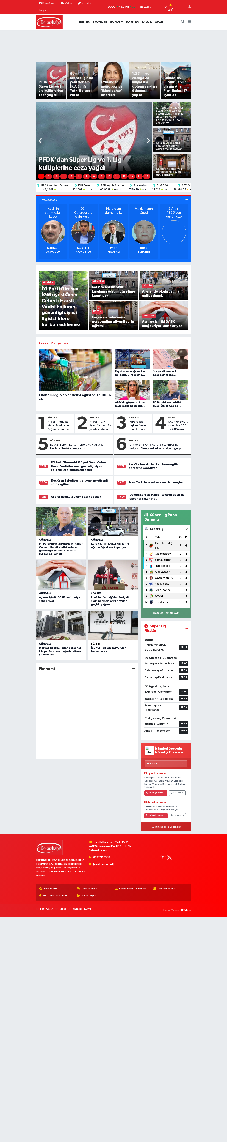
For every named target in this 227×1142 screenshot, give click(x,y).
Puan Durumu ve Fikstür (132, 888)
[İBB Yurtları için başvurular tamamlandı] (113, 625)
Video (68, 3)
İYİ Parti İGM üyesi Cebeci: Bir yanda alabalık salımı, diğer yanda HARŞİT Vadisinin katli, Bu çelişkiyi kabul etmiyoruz (100, 425)
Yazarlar (86, 3)
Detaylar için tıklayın (166, 612)
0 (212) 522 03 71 (157, 793)
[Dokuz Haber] (49, 22)
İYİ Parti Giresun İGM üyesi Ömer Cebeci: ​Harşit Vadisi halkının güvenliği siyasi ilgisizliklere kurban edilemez (80, 466)
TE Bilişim (186, 910)
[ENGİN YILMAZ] (144, 232)
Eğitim (96, 644)
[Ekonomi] (133, 668)
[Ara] (182, 22)
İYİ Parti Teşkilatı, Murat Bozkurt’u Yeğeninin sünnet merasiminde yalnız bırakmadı (58, 425)
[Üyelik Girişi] (188, 7)
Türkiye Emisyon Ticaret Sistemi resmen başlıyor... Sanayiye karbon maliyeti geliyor (156, 446)
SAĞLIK (147, 21)
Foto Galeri (48, 3)
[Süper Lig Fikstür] (186, 628)
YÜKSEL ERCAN (53, 248)
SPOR (159, 21)
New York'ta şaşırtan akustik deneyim (156, 482)
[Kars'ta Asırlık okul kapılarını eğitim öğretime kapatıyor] (113, 521)
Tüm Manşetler (166, 888)
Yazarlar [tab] (49, 199)
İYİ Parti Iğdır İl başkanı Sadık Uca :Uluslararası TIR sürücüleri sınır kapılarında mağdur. (139, 425)
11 (116, 176)
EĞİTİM (84, 21)
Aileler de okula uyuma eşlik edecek (76, 496)
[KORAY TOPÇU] (114, 232)
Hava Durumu (51, 888)
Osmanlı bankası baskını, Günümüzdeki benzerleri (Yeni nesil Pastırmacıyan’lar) (113, 212)
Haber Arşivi (89, 895)
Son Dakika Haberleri (55, 895)
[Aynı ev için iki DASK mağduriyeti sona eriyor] (61, 575)
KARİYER (132, 21)
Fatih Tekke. (83, 209)
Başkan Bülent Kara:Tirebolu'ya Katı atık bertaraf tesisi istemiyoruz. (76, 446)
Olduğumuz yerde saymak (53, 212)
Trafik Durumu (89, 888)
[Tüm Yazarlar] (186, 199)
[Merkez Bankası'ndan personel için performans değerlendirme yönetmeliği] (61, 625)
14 (139, 176)
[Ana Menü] (189, 22)
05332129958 (101, 857)
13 (131, 176)
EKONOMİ (100, 21)
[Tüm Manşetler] (186, 343)
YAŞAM (171, 418)
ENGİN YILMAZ (143, 248)
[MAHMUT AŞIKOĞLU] (174, 232)
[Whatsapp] (163, 857)
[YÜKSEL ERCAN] (53, 232)
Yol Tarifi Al (178, 793)
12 (124, 176)
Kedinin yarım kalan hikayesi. (174, 212)
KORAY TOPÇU (113, 248)
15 (146, 176)
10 (109, 176)
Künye (42, 10)
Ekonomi (47, 669)
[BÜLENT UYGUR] (83, 232)
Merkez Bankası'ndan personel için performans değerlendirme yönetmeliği (60, 651)
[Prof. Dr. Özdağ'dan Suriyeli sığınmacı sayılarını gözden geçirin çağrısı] (113, 575)
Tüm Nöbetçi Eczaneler (168, 827)
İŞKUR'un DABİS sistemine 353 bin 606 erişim (178, 425)
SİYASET (96, 593)
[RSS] (169, 857)
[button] (40, 141)
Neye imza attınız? (144, 210)
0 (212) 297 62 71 (157, 816)
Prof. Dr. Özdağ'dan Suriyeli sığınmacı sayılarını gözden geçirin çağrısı (110, 601)
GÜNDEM (116, 21)
